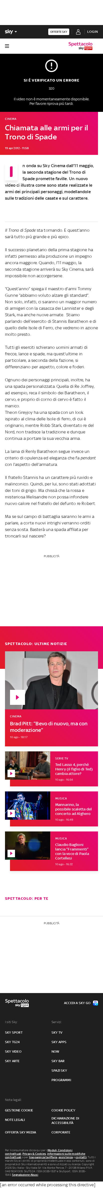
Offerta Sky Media (20, 1132)
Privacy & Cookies (34, 1153)
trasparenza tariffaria (43, 1157)
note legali (15, 1120)
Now (56, 1051)
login (92, 32)
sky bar (58, 1061)
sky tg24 (12, 1042)
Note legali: (13, 1100)
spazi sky (59, 1070)
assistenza (65, 1157)
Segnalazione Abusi (25, 1174)
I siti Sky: (11, 1022)
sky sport (13, 1032)
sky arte (12, 1061)
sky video (13, 1051)
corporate (61, 1132)
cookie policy (64, 1110)
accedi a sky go (77, 1003)
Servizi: (57, 1022)
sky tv (57, 1032)
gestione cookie (19, 1110)
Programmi (61, 1080)
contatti (81, 1157)
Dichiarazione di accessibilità (65, 1120)
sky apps (59, 1042)
